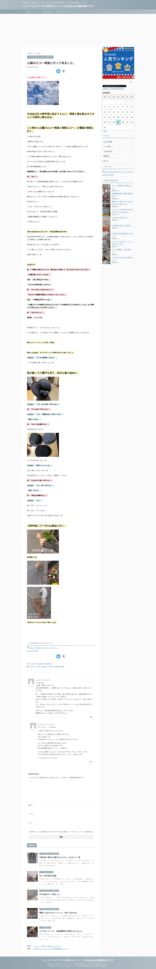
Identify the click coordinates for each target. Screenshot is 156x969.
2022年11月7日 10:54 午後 (45, 724)
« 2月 (104, 131)
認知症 (62, 666)
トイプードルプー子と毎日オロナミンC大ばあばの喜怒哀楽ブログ (58, 6)
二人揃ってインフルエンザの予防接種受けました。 (51, 949)
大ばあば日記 (41, 663)
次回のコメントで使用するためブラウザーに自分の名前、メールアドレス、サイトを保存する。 (62, 832)
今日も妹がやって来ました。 (50, 894)
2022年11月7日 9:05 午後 (43, 680)
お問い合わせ (47, 11)
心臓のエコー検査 (47, 666)
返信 (91, 717)
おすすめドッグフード (64, 11)
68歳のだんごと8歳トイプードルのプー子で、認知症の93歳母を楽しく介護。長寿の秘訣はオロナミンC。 (78, 964)
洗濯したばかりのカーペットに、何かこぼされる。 (58, 913)
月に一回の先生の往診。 (48, 876)
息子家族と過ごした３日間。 (121, 225)
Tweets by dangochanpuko (113, 89)
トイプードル (33, 666)
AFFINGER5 (103, 966)
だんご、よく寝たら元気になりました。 (47, 946)
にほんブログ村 (32, 651)
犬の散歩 (56, 666)
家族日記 (49, 663)
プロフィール (30, 11)
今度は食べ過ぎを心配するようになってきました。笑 (59, 857)
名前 (30, 805)
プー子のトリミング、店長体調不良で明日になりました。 (61, 931)
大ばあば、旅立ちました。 (121, 217)
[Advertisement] (78, 30)
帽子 (39, 666)
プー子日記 (32, 663)
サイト (30, 823)
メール (31, 814)
